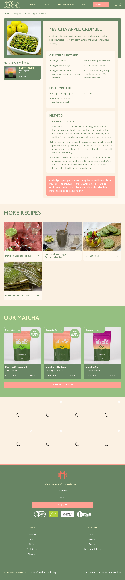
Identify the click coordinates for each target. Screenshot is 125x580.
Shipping (52, 572)
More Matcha (61, 385)
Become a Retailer (92, 549)
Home (6, 13)
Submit (62, 505)
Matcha (32, 534)
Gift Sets (32, 544)
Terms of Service (37, 572)
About (92, 534)
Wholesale (32, 554)
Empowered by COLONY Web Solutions (103, 572)
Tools (32, 539)
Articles (92, 539)
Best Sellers (32, 549)
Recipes (83, 4)
